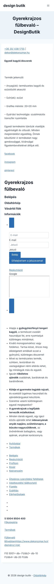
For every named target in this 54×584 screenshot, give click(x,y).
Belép (15, 254)
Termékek (14, 447)
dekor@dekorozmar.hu (17, 52)
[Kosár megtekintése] (11, 306)
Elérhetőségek (17, 494)
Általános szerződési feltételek (26, 479)
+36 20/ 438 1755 (14, 48)
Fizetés (13, 486)
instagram (10, 162)
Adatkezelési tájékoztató (23, 482)
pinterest (9, 170)
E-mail (12, 240)
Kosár (12, 467)
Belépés (13, 455)
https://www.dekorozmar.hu (31, 541)
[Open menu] (48, 5)
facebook (9, 153)
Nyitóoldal (14, 443)
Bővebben (10, 541)
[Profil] (11, 223)
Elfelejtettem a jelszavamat (27, 260)
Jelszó (12, 249)
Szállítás (13, 490)
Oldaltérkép (39, 575)
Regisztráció (16, 270)
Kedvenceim (16, 470)
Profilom (13, 463)
